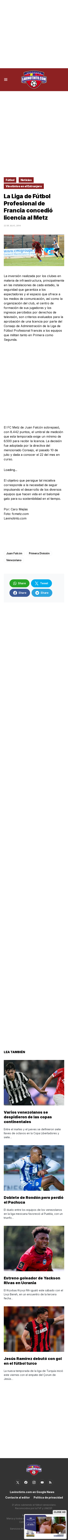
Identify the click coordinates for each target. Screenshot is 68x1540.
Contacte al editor (17, 1497)
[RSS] (50, 1482)
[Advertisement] (34, 34)
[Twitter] (18, 1482)
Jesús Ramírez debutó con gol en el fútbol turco (33, 1361)
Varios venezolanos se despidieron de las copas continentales (28, 1117)
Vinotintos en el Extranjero (24, 186)
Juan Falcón (14, 553)
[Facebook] (26, 1482)
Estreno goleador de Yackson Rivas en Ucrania (32, 1280)
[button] (6, 79)
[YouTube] (42, 1482)
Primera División (39, 553)
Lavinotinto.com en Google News (32, 1492)
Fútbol (10, 180)
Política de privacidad (48, 1497)
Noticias (26, 180)
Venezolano (14, 560)
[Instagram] (34, 1482)
